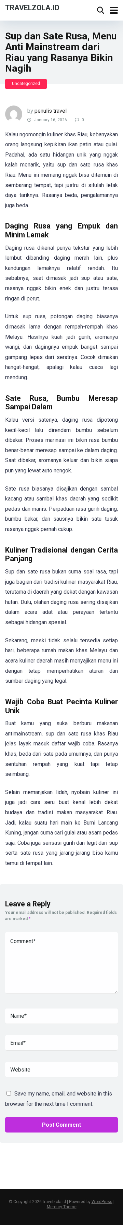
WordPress (102, 1201)
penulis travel (51, 111)
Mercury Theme (62, 1206)
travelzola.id (32, 7)
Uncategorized (26, 83)
